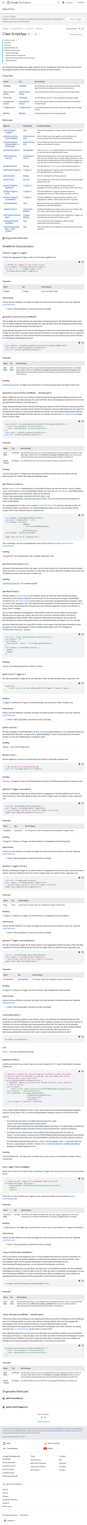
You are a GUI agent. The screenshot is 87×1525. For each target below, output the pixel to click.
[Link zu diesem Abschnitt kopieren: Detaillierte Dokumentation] (36, 246)
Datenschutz (24, 1515)
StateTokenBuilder (27, 210)
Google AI (6, 1503)
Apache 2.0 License (14, 1431)
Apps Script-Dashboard (38, 1463)
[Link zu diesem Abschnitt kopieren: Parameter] (13, 281)
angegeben (70, 620)
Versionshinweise (8, 1469)
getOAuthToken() (10, 166)
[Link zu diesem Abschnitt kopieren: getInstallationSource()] (32, 564)
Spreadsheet (23, 979)
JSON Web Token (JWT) (47, 505)
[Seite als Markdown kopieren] (36, 34)
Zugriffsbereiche (9, 305)
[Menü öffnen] (3, 2)
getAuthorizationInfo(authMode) (10, 137)
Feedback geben (76, 34)
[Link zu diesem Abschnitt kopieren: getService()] (19, 755)
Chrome (5, 1493)
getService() (8, 180)
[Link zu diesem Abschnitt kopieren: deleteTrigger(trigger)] (30, 253)
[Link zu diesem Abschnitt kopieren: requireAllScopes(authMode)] (35, 1252)
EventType (23, 98)
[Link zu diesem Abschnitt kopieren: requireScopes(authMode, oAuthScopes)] (46, 1314)
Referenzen (39, 29)
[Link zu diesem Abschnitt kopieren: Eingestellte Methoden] (30, 238)
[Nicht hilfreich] (82, 28)
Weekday (22, 113)
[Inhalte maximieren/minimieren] (16, 40)
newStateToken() (10, 209)
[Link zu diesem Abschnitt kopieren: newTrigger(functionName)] (32, 1167)
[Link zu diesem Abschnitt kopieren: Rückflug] (11, 381)
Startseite (5, 29)
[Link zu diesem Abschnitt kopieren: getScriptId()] (20, 727)
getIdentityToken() (11, 150)
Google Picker (23, 601)
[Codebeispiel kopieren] (82, 262)
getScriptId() (9, 176)
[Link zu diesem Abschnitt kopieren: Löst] (8, 1047)
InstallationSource (24, 103)
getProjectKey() (44, 734)
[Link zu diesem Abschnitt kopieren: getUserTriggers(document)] (34, 789)
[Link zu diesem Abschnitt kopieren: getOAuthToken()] (22, 591)
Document (18, 830)
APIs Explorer (35, 1470)
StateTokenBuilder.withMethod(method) (64, 1144)
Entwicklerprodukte (9, 1466)
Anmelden (80, 2)
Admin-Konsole (36, 1460)
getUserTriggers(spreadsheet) (10, 198)
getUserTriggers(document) (10, 187)
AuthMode (22, 86)
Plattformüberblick (9, 1462)
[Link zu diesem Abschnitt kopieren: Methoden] (15, 120)
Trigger (25, 291)
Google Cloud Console (38, 1466)
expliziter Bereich (61, 491)
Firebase (5, 1496)
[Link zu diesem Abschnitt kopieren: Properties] (15, 76)
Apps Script (8, 9)
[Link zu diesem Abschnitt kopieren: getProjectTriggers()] (28, 674)
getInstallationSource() (10, 157)
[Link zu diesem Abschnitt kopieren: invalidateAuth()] (23, 1015)
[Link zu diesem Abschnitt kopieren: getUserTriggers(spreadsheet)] (37, 940)
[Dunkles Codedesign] (79, 262)
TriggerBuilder (26, 216)
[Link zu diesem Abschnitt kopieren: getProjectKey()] (26, 1398)
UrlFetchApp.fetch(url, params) (16, 630)
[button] (43, 238)
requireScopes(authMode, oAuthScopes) (11, 229)
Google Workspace (17, 29)
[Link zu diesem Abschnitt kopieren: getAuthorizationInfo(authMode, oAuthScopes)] (54, 393)
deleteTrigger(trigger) (9, 131)
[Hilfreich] (79, 28)
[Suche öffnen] (58, 2)
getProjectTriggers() (12, 170)
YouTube (62, 1470)
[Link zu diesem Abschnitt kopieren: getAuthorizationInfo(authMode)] (39, 317)
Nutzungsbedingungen (10, 1476)
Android (5, 1489)
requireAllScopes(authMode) (11, 222)
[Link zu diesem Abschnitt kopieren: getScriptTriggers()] (30, 1407)
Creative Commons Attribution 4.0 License (58, 1429)
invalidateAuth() (10, 203)
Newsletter (62, 1463)
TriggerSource (25, 107)
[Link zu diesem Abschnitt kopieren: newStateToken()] (22, 1060)
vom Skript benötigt (69, 414)
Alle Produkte (7, 1506)
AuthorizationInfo (11, 385)
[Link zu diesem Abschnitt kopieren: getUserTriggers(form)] (29, 866)
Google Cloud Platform (10, 1500)
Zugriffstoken (55, 166)
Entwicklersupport (9, 1473)
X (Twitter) (62, 1466)
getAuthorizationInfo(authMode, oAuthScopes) (11, 144)
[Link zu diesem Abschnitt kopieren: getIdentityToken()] (26, 484)
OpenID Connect (48, 150)
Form (13, 905)
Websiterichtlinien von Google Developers (64, 1431)
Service (26, 180)
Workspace (25, 2)
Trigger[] (27, 170)
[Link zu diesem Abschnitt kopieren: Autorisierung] (15, 298)
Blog (60, 1460)
